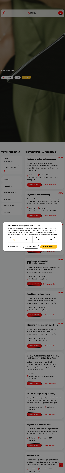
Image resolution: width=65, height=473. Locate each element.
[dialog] (32, 236)
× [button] (59, 223)
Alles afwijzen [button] (31, 246)
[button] (14, 246)
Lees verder (54, 234)
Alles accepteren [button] (48, 246)
